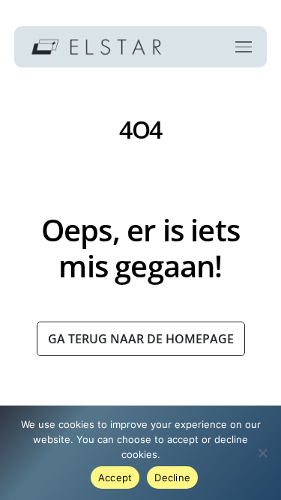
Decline (172, 478)
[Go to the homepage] (96, 46)
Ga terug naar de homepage (141, 339)
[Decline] (262, 452)
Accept (115, 478)
